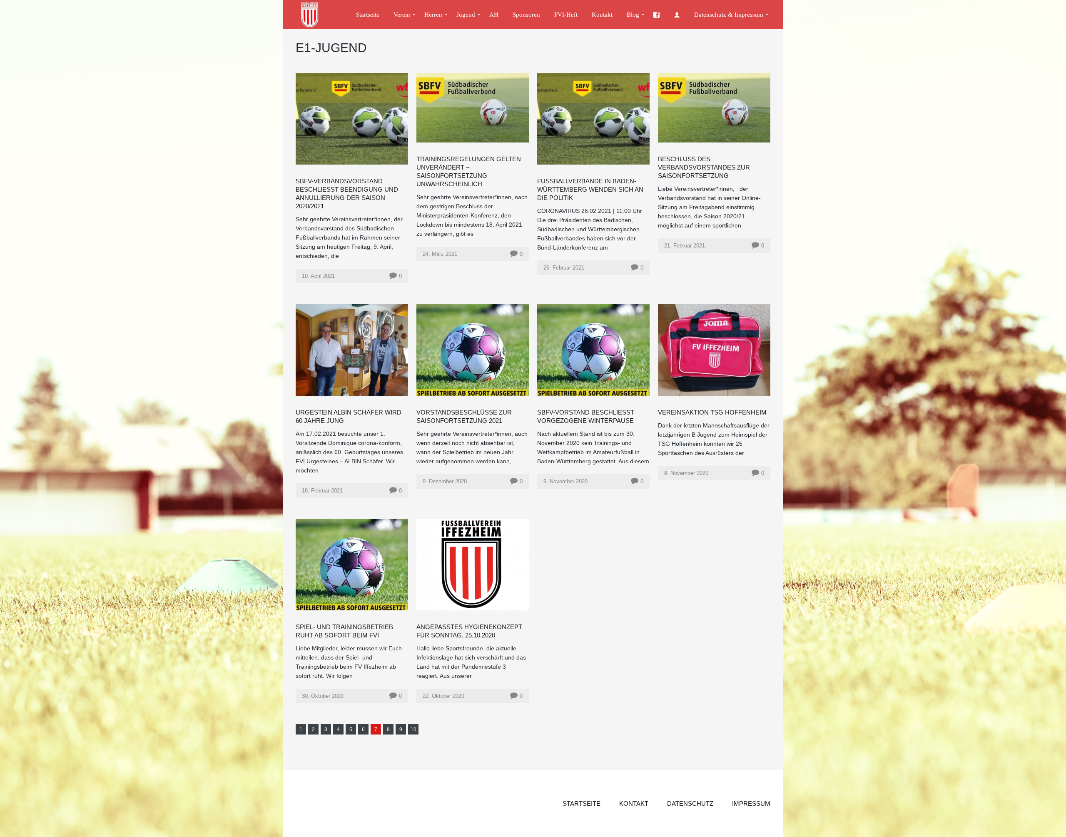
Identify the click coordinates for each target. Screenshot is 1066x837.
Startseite (581, 803)
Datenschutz (690, 803)
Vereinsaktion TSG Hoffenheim (712, 412)
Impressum (751, 803)
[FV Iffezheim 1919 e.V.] (656, 14)
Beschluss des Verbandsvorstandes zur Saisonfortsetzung (704, 167)
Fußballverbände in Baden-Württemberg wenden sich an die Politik (590, 189)
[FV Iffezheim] (314, 14)
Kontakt (633, 803)
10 (413, 729)
